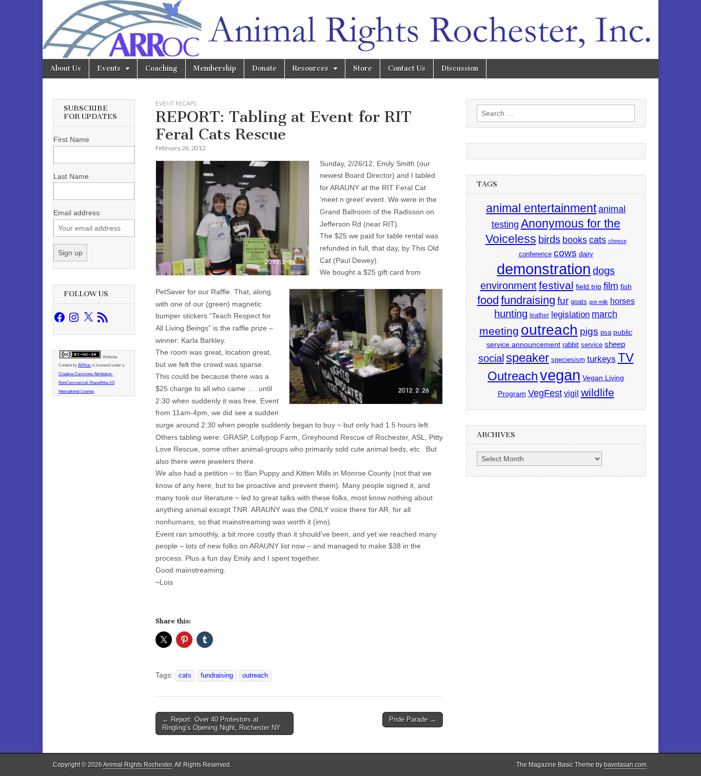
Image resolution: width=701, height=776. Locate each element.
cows (565, 253)
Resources (310, 68)
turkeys (601, 359)
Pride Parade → (412, 719)
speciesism (568, 359)
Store (362, 68)
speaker (527, 357)
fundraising (217, 675)
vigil (571, 393)
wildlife (597, 392)
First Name (71, 139)
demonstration (544, 269)
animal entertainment (541, 208)
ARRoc (84, 365)
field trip (588, 286)
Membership (214, 68)
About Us (65, 68)
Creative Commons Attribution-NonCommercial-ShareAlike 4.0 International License (86, 383)
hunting (511, 313)
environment (508, 285)
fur (563, 300)
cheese (617, 241)
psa (605, 332)
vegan (560, 374)
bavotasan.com (625, 764)
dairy (586, 254)
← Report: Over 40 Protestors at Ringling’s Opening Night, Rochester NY (221, 723)
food (488, 300)
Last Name (71, 176)
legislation (570, 314)
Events (109, 68)
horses (622, 301)
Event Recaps (175, 103)
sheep (615, 344)
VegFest (545, 393)
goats (579, 301)
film (610, 285)
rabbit (570, 345)
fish (626, 287)
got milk (598, 302)
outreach (255, 675)
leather (539, 315)
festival (556, 285)
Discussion (459, 68)
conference (535, 254)
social (491, 358)
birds (549, 239)
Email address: (77, 213)
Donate (264, 68)
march (604, 314)
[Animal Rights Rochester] (350, 29)
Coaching (161, 68)
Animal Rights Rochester (137, 764)
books (574, 239)
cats (185, 675)
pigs (589, 331)
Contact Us (406, 68)
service (591, 345)
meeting (499, 331)
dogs (604, 270)
